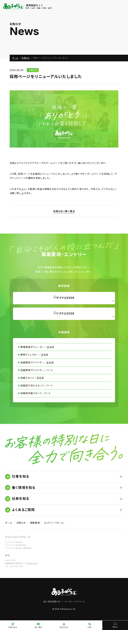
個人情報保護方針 (52, 601)
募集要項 (35, 522)
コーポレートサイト (73, 601)
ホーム (8, 522)
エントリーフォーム (54, 522)
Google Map (32, 563)
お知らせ (33, 70)
